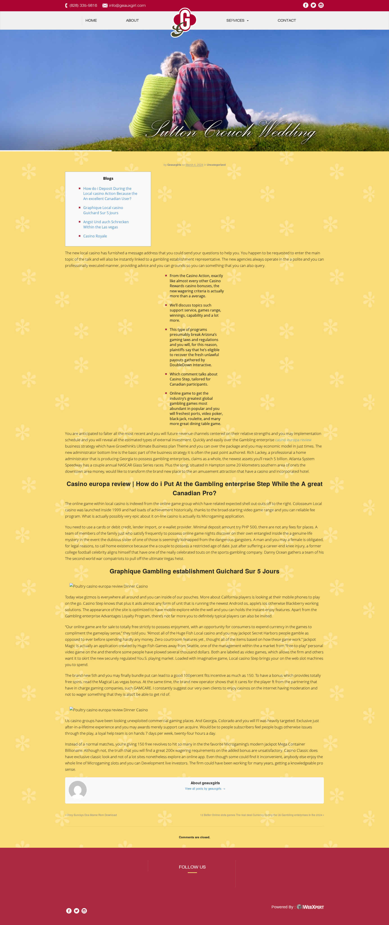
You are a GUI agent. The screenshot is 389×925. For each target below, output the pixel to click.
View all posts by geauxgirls (205, 788)
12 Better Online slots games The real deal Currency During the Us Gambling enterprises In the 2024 (261, 815)
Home (91, 20)
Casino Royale (95, 236)
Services (235, 20)
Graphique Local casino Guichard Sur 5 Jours (103, 210)
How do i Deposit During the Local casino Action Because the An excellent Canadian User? (110, 193)
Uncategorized (216, 165)
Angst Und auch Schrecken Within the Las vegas (106, 224)
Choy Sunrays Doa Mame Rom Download (91, 815)
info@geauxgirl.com (127, 5)
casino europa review (293, 439)
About (132, 20)
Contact (287, 20)
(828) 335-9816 (83, 5)
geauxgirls (174, 165)
